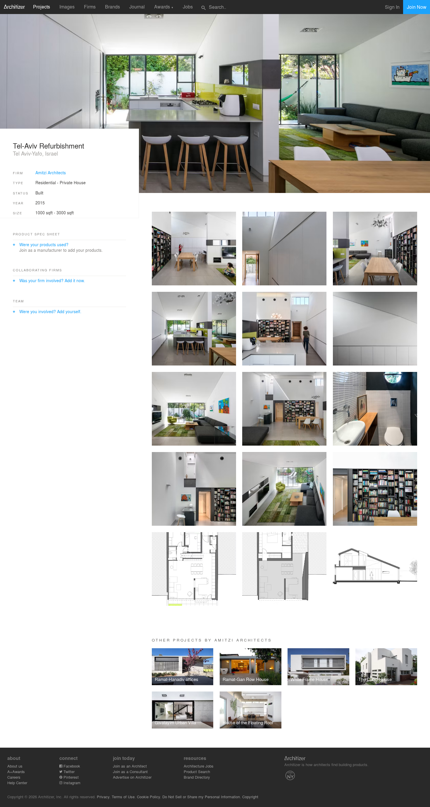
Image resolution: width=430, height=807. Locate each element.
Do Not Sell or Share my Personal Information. (201, 796)
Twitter (68, 771)
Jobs (188, 6)
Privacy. (104, 796)
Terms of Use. (124, 796)
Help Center (17, 782)
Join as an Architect (130, 766)
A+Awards (16, 771)
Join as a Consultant (130, 771)
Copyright (250, 796)
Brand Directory (197, 777)
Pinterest (70, 777)
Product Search (197, 771)
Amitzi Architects (50, 172)
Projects (41, 6)
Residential (45, 182)
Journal (137, 6)
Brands (112, 6)
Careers (13, 777)
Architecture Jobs (199, 766)
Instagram (71, 782)
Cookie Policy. (149, 796)
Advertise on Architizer (132, 777)
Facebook (71, 766)
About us (15, 766)
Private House (73, 182)
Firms (90, 6)
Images (67, 6)
